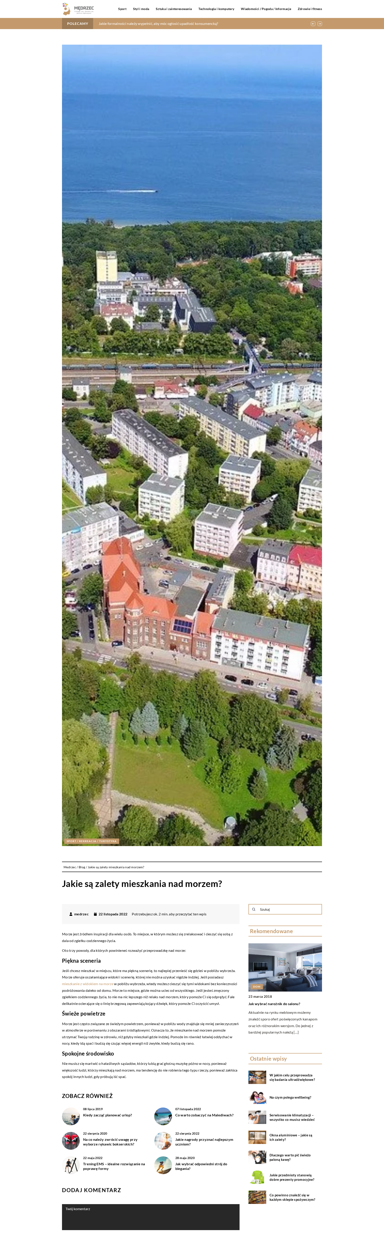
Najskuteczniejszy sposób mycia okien (129, 23)
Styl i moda (141, 9)
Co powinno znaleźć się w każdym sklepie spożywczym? (292, 1197)
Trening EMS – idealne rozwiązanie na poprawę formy (114, 1166)
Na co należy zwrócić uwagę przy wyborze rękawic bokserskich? (110, 1141)
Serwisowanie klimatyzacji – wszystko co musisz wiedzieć (292, 1117)
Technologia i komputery (216, 9)
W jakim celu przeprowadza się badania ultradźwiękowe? (292, 1077)
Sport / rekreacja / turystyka (92, 841)
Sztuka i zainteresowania (174, 9)
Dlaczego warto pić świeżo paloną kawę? (290, 1157)
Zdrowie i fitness (310, 9)
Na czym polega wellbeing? (290, 1097)
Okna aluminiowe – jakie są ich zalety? (291, 1137)
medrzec (81, 914)
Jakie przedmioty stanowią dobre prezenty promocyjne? (292, 1177)
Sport (122, 9)
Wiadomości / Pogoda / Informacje (266, 9)
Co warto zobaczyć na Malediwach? (204, 1115)
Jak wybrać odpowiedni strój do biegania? (201, 1166)
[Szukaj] (253, 909)
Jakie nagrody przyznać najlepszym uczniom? (204, 1141)
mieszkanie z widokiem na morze (87, 984)
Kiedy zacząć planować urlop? (107, 1115)
